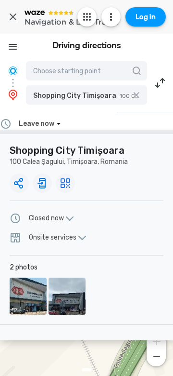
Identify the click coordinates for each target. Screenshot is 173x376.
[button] (86, 95)
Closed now (46, 218)
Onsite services (52, 238)
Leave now (36, 124)
